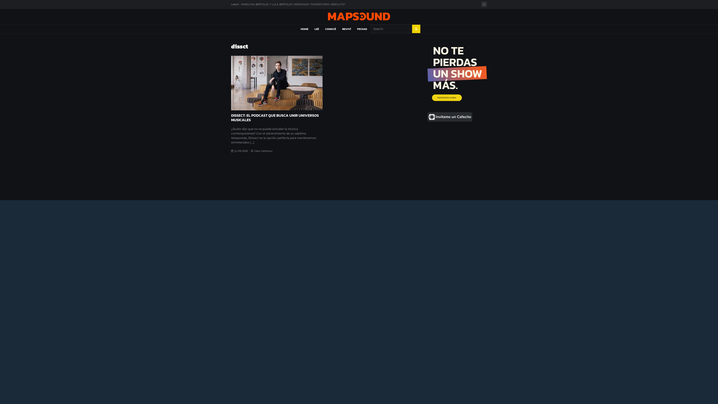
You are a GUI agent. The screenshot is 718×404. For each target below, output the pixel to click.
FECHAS (362, 29)
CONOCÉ (330, 29)
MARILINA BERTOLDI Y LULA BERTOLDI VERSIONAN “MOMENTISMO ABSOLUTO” (293, 3)
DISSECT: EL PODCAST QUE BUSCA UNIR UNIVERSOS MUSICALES (275, 118)
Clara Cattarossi (263, 150)
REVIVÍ (346, 29)
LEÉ (316, 29)
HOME (304, 29)
